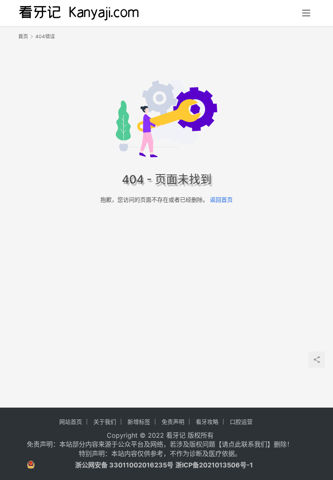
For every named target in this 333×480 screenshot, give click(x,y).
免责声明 (173, 421)
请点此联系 (238, 444)
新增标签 (139, 421)
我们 (260, 444)
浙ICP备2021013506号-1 (214, 465)
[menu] (306, 13)
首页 (23, 36)
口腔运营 (241, 421)
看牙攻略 (207, 421)
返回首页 (221, 199)
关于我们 (104, 421)
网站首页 (70, 421)
